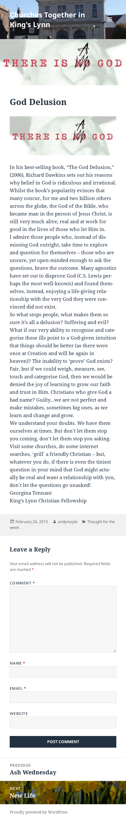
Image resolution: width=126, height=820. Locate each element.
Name (18, 663)
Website (19, 713)
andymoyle (68, 521)
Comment (22, 583)
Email (18, 688)
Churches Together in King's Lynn (47, 19)
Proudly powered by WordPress (39, 812)
